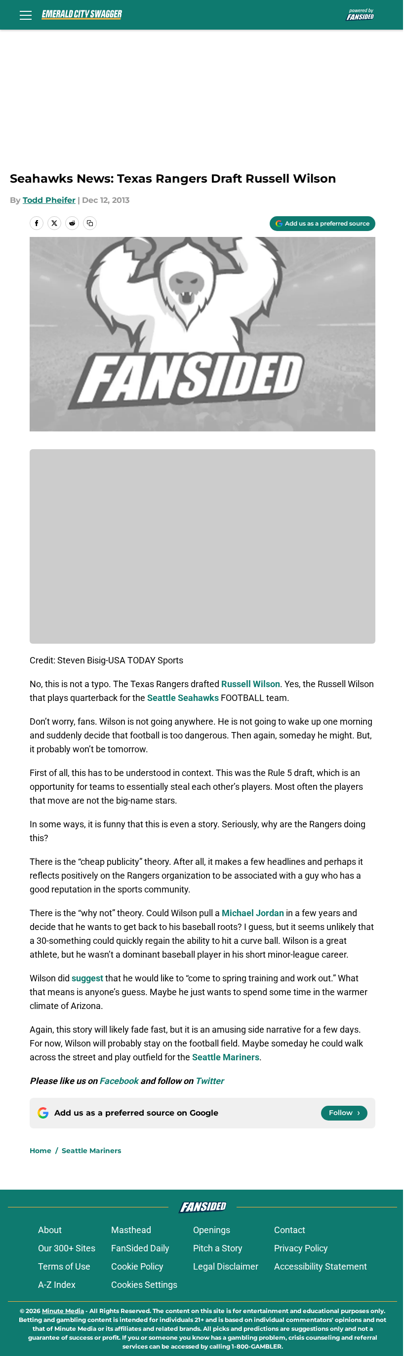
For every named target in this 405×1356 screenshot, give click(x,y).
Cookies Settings (144, 1284)
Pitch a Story (218, 1248)
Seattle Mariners (91, 1150)
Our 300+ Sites (66, 1248)
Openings (211, 1230)
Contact (289, 1230)
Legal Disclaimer (225, 1266)
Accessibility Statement (320, 1266)
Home (40, 1150)
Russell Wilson (250, 684)
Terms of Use (64, 1266)
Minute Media (63, 1311)
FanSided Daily (140, 1248)
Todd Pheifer (49, 200)
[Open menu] (26, 15)
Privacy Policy (301, 1248)
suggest (87, 978)
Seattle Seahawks (183, 698)
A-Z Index (57, 1284)
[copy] (90, 223)
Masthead (131, 1230)
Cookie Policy (137, 1266)
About (50, 1230)
